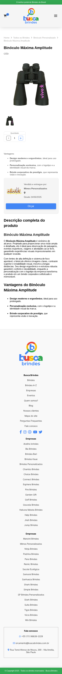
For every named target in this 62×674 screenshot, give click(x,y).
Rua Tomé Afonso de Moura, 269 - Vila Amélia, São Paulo (31, 651)
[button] (55, 15)
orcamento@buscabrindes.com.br (32, 643)
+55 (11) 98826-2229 (32, 636)
